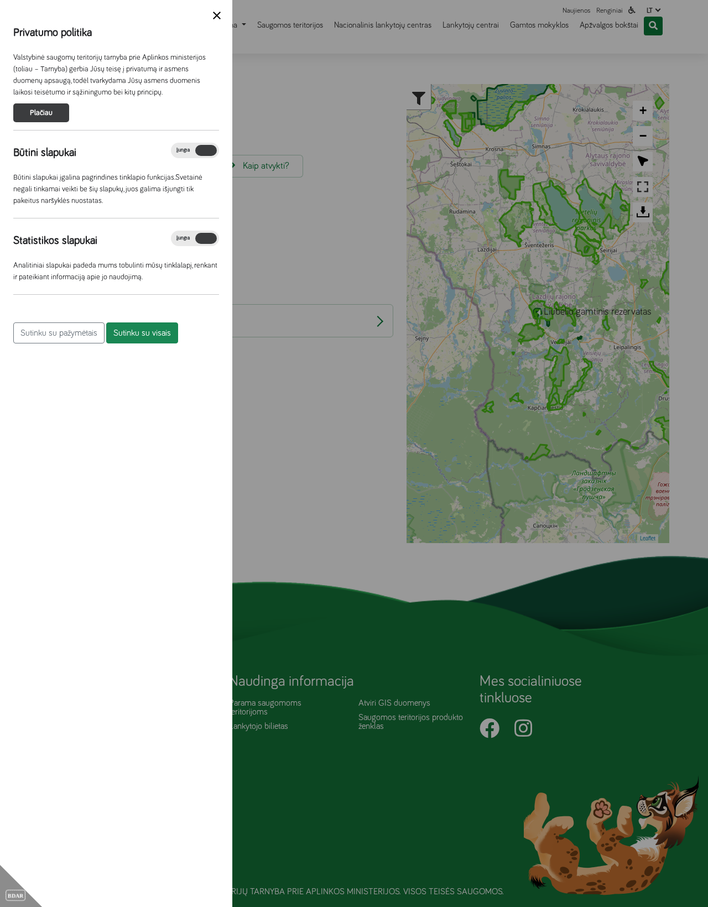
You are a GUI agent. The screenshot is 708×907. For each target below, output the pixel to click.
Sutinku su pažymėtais (58, 333)
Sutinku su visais (142, 333)
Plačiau (41, 113)
